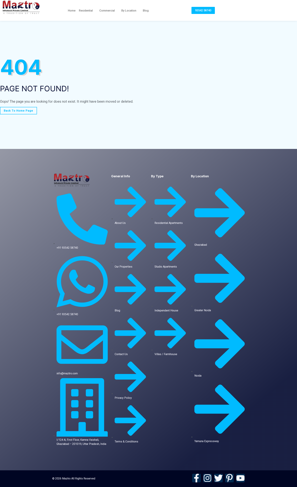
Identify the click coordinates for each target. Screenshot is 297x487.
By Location (128, 10)
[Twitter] (218, 478)
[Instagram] (207, 478)
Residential (86, 10)
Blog (146, 10)
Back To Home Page (18, 110)
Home (71, 10)
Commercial (107, 10)
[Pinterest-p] (229, 478)
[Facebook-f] (196, 478)
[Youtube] (240, 478)
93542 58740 (203, 10)
